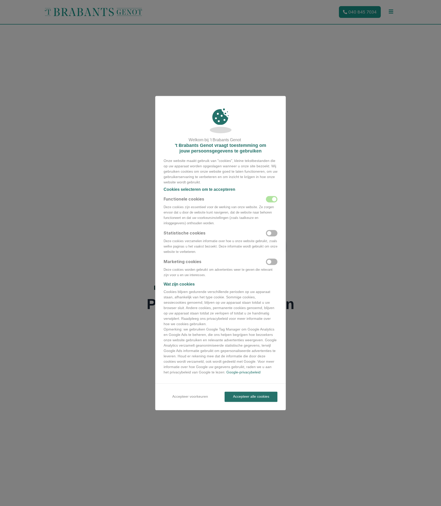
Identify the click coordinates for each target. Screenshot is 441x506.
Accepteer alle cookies (251, 397)
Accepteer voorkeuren (190, 397)
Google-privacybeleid (243, 372)
